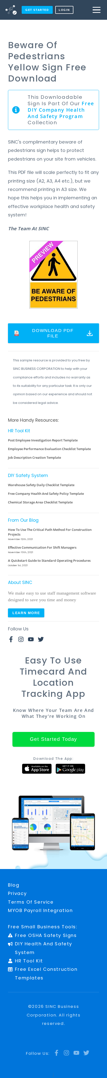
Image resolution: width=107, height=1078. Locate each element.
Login (64, 9)
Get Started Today (53, 739)
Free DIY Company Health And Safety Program (61, 110)
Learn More (26, 613)
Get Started (37, 9)
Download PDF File (52, 333)
